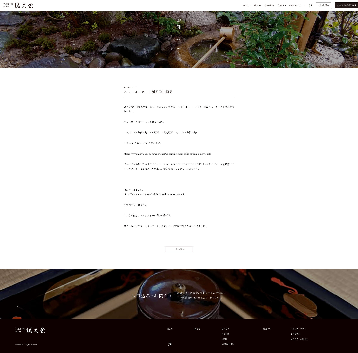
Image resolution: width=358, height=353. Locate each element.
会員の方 (282, 5)
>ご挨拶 (225, 333)
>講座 (224, 339)
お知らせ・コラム (297, 5)
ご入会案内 (295, 333)
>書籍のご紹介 (228, 344)
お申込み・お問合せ (299, 339)
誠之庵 (257, 5)
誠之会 (246, 5)
